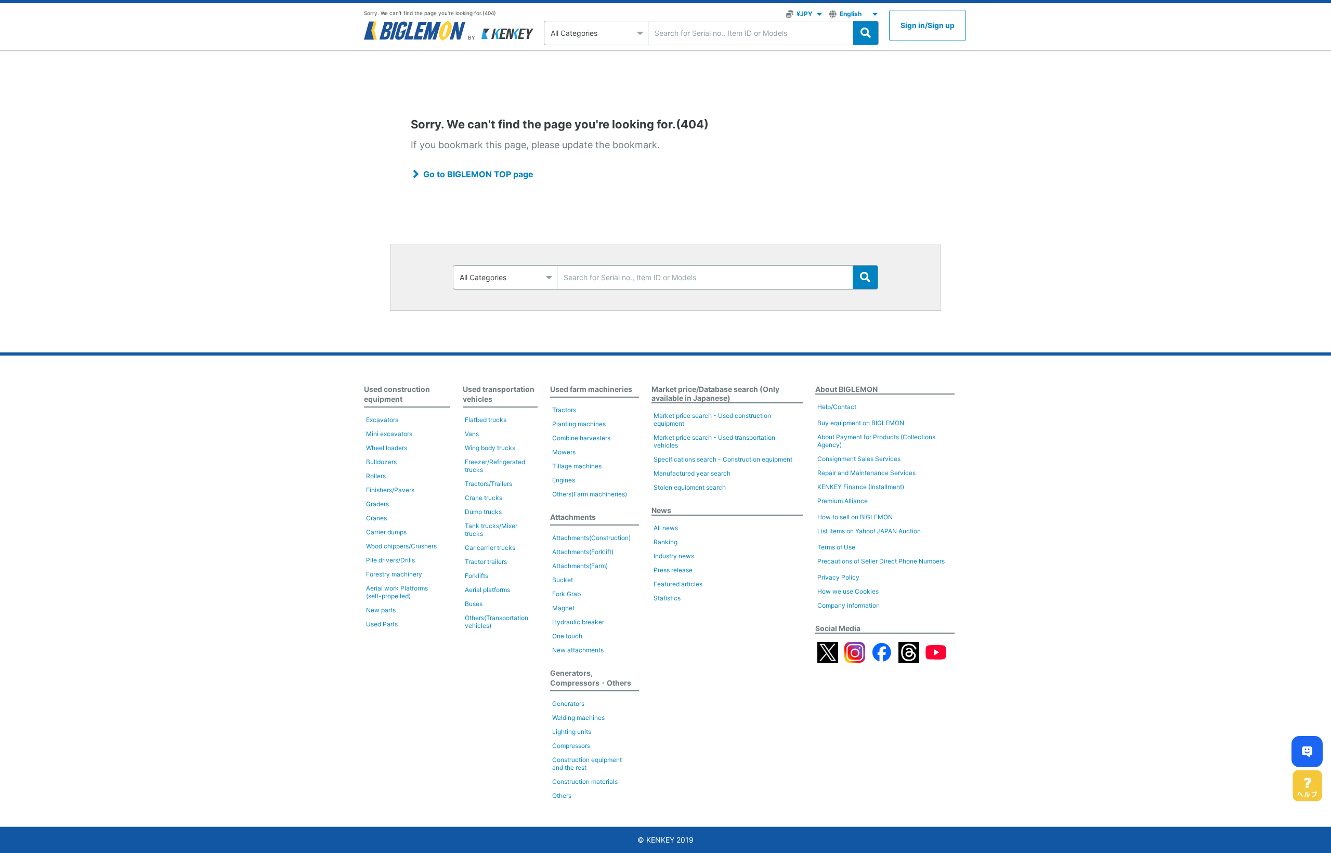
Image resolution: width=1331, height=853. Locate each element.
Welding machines (578, 717)
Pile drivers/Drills (390, 560)
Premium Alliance (842, 501)
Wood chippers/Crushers (401, 546)
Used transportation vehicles (498, 394)
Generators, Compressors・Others (590, 677)
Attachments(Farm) (580, 566)
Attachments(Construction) (591, 538)
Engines (563, 480)
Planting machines (579, 424)
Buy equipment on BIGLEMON (860, 423)
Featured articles (678, 584)
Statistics (667, 598)
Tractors (564, 410)
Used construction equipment (397, 394)
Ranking (665, 542)
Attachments (573, 517)
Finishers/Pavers (390, 490)
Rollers (376, 476)
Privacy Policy (838, 577)
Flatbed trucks (485, 420)
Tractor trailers (486, 562)
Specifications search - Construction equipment (723, 459)
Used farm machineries (591, 389)
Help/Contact (836, 407)
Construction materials (585, 781)
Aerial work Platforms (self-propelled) (397, 592)
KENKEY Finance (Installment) (860, 487)
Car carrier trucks (490, 548)
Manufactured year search (692, 473)
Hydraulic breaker (578, 622)
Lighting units (571, 732)
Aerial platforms (487, 590)
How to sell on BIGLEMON (855, 517)
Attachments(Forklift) (583, 552)
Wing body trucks (490, 448)
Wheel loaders (386, 448)
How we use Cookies (848, 591)
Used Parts (382, 624)
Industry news (674, 556)
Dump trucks (483, 512)
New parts (381, 610)
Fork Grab (566, 594)
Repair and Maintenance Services (866, 473)
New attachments (578, 650)
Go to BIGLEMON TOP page (478, 174)
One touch (567, 636)
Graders (377, 504)
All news (666, 528)
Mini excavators (389, 434)
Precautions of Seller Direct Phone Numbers (881, 561)
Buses (473, 604)
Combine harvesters (581, 438)
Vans (472, 434)
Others (561, 795)
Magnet (563, 608)
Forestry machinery (394, 574)
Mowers (564, 452)
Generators (568, 703)
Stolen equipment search (690, 487)
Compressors (571, 746)
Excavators (382, 420)
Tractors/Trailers (488, 484)
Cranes (376, 518)
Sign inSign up (928, 25)
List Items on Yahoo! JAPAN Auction (869, 531)
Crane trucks (483, 498)
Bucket (562, 580)
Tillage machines (577, 466)
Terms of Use (836, 547)
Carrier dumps (386, 532)
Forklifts (476, 576)
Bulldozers (381, 462)
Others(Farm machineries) (589, 494)
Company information (848, 605)
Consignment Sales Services (859, 459)
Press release (673, 570)
